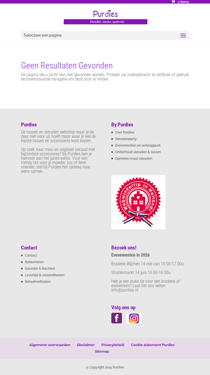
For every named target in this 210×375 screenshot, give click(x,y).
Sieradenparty (126, 139)
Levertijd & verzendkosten (45, 275)
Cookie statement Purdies (152, 345)
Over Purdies (125, 132)
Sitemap (102, 351)
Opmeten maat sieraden (133, 158)
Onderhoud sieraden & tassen (138, 152)
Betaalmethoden (38, 282)
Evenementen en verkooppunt (138, 145)
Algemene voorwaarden (49, 345)
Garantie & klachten (40, 268)
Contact (31, 255)
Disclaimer (86, 345)
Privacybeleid (112, 345)
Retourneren (34, 262)
